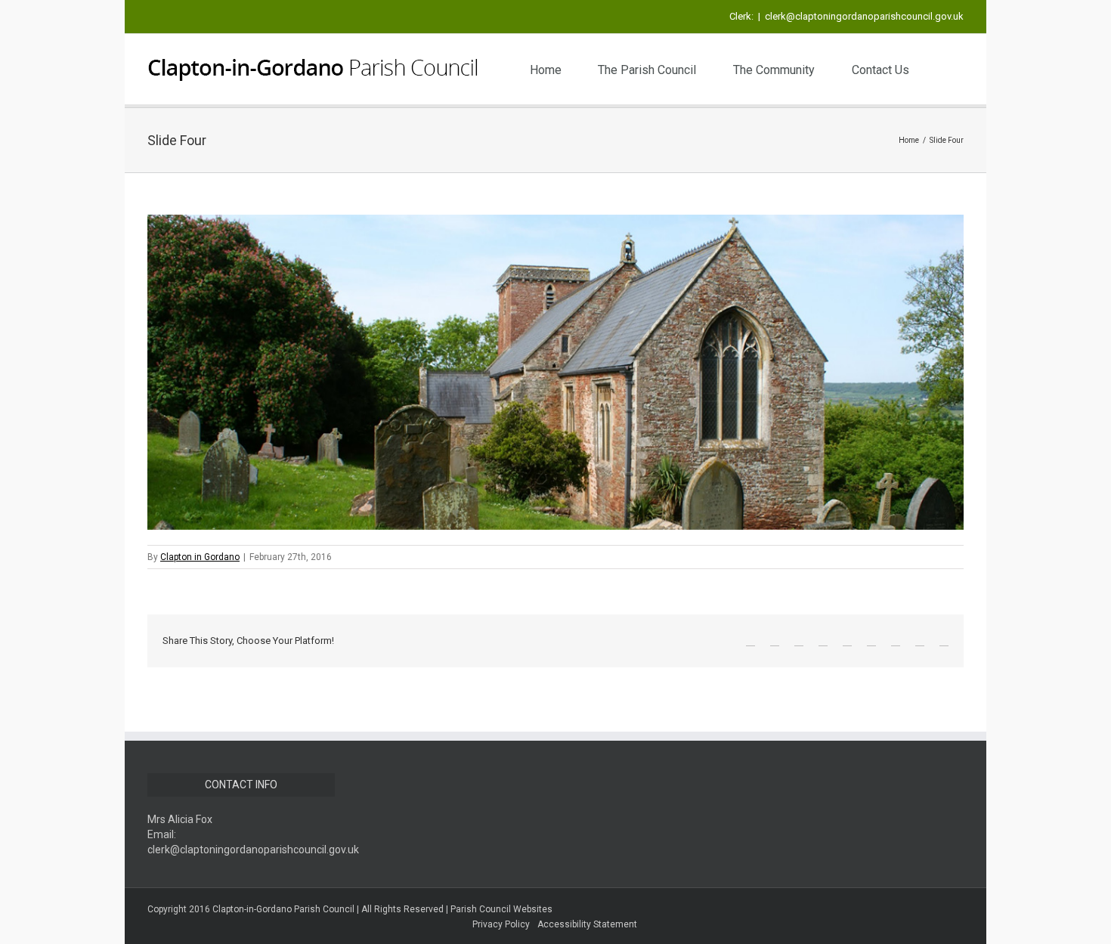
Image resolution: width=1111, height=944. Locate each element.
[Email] (944, 641)
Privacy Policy (501, 924)
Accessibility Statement (587, 924)
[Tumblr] (823, 641)
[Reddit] (895, 641)
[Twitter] (774, 641)
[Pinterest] (798, 641)
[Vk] (919, 641)
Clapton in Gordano (200, 557)
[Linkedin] (871, 641)
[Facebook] (750, 641)
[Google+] (847, 641)
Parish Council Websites (501, 909)
